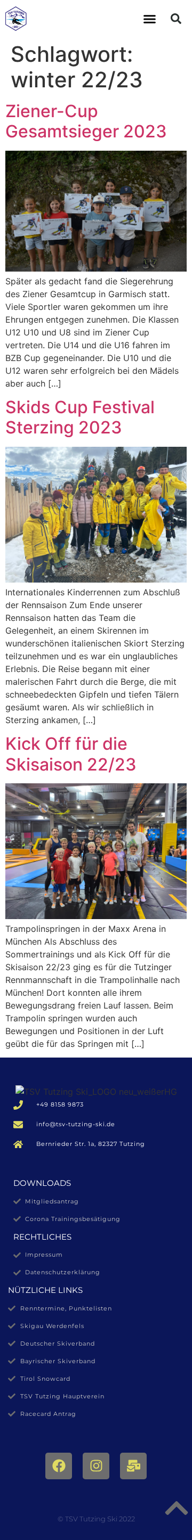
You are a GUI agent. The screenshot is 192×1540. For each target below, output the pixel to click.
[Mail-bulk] (133, 1466)
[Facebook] (58, 1466)
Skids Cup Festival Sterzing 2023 (80, 417)
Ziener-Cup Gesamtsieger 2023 (86, 121)
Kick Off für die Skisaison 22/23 (71, 753)
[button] (150, 19)
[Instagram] (96, 1466)
